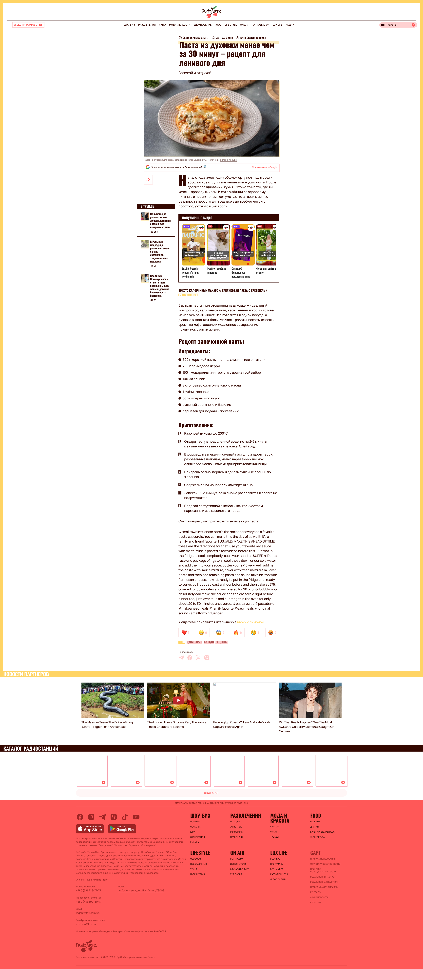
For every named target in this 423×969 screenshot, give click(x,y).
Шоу (192, 832)
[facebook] (190, 658)
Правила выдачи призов (324, 887)
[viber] (207, 658)
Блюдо (209, 642)
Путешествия (197, 874)
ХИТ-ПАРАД (236, 874)
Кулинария (194, 642)
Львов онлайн (278, 879)
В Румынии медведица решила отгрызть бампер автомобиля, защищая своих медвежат (160, 251)
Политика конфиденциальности (323, 870)
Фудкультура (317, 837)
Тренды (274, 837)
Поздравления (198, 864)
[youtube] (136, 817)
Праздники (236, 837)
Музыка (194, 842)
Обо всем (195, 859)
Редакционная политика (324, 882)
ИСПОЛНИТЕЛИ (238, 864)
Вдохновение (203, 24)
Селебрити (196, 827)
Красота (275, 826)
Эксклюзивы (197, 837)
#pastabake (264, 603)
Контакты (315, 892)
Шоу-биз (129, 24)
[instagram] (91, 817)
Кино (162, 24)
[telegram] (181, 658)
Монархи (195, 821)
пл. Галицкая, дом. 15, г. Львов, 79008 (141, 890)
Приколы (235, 821)
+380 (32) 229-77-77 (88, 890)
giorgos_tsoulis (228, 159)
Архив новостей (319, 897)
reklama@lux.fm (86, 924)
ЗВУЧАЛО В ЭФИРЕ (239, 869)
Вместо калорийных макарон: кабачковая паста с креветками (222, 290)
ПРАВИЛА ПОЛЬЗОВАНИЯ (323, 859)
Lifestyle (231, 24)
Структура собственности (325, 864)
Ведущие (275, 859)
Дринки (314, 827)
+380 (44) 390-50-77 (89, 901)
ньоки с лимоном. (251, 622)
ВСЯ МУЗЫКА (236, 859)
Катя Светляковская (253, 37)
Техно (193, 869)
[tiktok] (125, 817)
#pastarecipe (243, 603)
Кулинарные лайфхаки (322, 832)
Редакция (315, 902)
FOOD (218, 24)
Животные (236, 827)
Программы (276, 864)
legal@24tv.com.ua (87, 913)
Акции (290, 24)
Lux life (278, 24)
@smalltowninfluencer (195, 531)
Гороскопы (236, 832)
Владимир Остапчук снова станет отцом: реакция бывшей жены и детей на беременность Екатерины (159, 286)
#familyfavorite (221, 608)
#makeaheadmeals (193, 608)
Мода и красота (179, 24)
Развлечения (147, 24)
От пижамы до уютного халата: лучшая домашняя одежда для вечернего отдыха (160, 220)
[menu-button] (8, 25)
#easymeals (244, 608)
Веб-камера (276, 869)
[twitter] (198, 658)
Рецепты (221, 642)
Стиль (273, 831)
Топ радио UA (260, 24)
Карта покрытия (279, 874)
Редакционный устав (322, 877)
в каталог (211, 793)
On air (244, 24)
